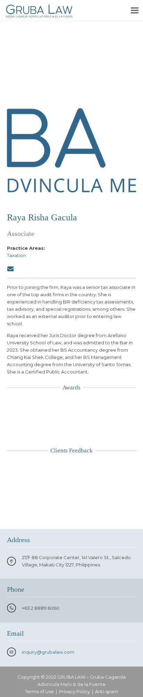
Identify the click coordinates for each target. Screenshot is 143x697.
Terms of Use (39, 691)
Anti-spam (106, 691)
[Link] (39, 10)
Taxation (16, 255)
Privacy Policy (74, 691)
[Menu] (134, 10)
